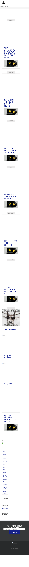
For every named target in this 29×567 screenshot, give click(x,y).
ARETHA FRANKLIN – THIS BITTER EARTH (10, 418)
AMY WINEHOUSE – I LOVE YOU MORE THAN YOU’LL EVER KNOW (10, 52)
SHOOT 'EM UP (5, 480)
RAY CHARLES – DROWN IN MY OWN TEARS (10, 103)
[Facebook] (10, 551)
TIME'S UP (5, 484)
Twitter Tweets (5, 508)
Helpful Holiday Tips (10, 356)
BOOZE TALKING (4, 455)
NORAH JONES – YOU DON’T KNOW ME (10, 196)
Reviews (4, 472)
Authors (4, 451)
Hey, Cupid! (9, 383)
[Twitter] (12, 551)
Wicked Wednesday (5, 492)
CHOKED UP (5, 459)
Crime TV (5, 462)
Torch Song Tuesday (5, 487)
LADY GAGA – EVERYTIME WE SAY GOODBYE (11, 150)
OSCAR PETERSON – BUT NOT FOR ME (10, 290)
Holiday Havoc (4, 468)
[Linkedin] (18, 551)
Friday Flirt (5, 465)
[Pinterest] (15, 551)
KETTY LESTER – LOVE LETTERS (10, 243)
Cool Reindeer (10, 329)
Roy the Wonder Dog (5, 476)
